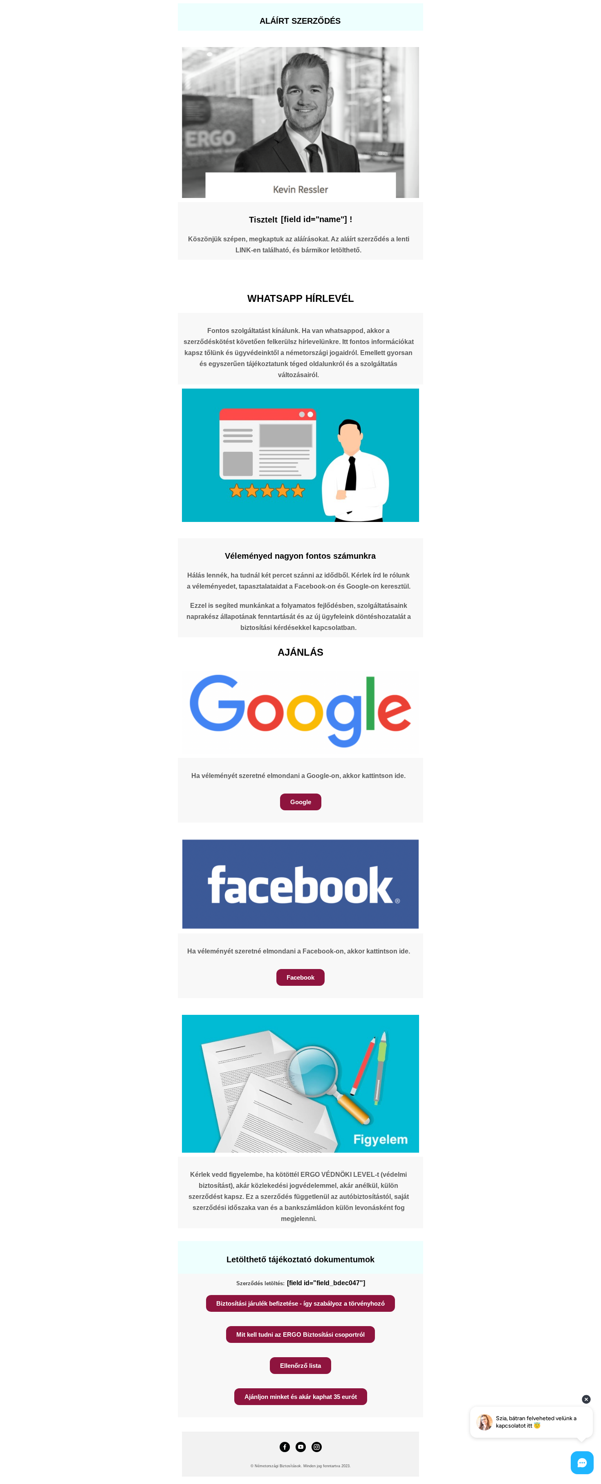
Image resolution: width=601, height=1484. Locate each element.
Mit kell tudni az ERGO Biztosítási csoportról (300, 1334)
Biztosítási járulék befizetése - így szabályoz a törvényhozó (300, 1303)
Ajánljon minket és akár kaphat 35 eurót (300, 1396)
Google (300, 801)
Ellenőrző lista (300, 1365)
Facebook (300, 977)
